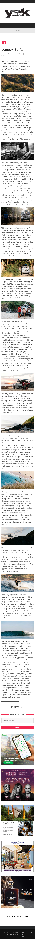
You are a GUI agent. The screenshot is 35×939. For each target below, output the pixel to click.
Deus (12, 363)
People (24, 936)
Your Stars (17, 934)
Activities (25, 934)
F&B (16, 933)
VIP (4, 43)
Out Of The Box (15, 936)
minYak (9, 934)
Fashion (29, 933)
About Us (7, 933)
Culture (22, 933)
